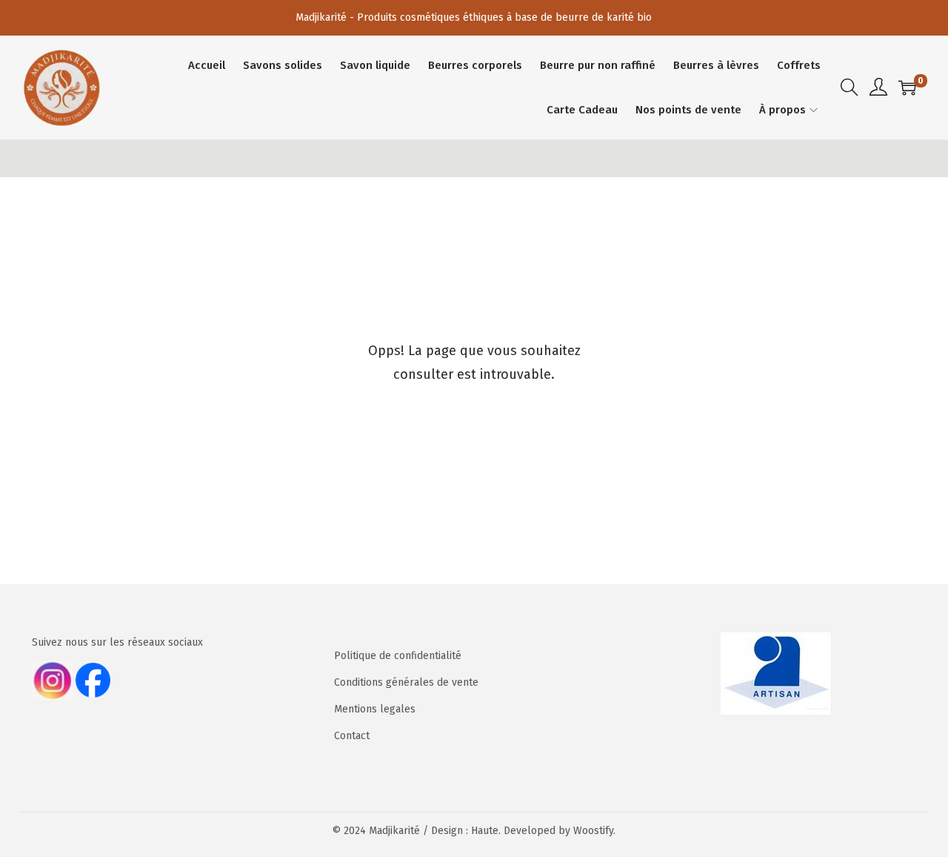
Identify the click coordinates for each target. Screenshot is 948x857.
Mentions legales (374, 709)
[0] (907, 87)
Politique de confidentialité (397, 655)
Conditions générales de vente (406, 682)
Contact (352, 735)
